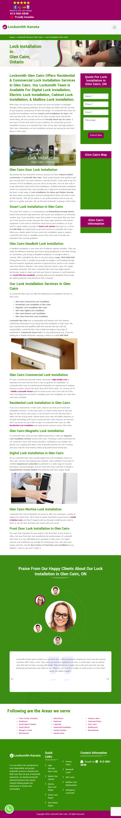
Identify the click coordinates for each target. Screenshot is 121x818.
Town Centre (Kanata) (28, 718)
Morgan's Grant (25, 730)
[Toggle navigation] (114, 27)
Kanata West (59, 733)
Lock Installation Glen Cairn (56, 37)
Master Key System (53, 778)
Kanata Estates (60, 730)
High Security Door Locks (52, 768)
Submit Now (96, 135)
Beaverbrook (93, 730)
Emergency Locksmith (70, 791)
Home (12, 37)
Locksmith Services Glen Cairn (30, 37)
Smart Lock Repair (53, 796)
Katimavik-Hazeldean (62, 727)
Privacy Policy (69, 763)
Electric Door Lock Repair (52, 787)
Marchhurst (58, 718)
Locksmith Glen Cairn (59, 814)
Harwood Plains (94, 721)
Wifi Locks (70, 777)
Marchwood (24, 733)
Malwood (57, 721)
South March (24, 727)
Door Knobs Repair (53, 804)
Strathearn (23, 721)
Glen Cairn (92, 724)
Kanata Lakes (94, 718)
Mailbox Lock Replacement (71, 783)
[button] (40, 600)
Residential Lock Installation (21, 425)
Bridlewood (92, 727)
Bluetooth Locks (70, 771)
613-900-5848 (19, 14)
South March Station (27, 724)
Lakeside (57, 724)
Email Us (89, 762)
